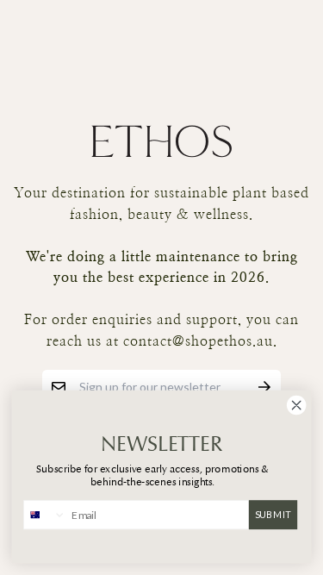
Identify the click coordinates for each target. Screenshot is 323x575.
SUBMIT (273, 514)
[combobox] (45, 515)
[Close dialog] (296, 405)
